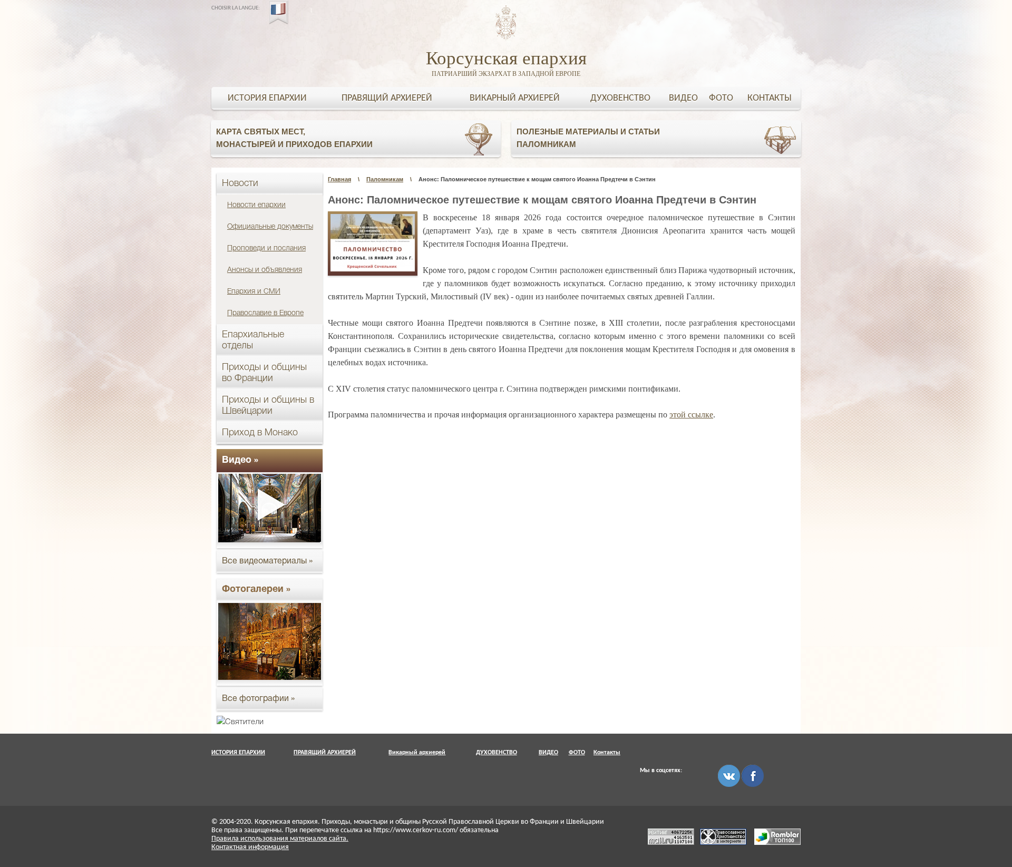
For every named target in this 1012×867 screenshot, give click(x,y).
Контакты (769, 98)
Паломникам (384, 179)
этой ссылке (691, 414)
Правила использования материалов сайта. (279, 839)
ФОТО (721, 98)
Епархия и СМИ (253, 291)
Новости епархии (256, 205)
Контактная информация (250, 847)
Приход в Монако (260, 432)
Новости (240, 183)
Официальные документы (270, 226)
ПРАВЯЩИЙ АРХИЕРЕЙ (387, 98)
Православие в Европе (265, 313)
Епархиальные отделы (253, 340)
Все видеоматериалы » (267, 561)
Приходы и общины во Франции (264, 373)
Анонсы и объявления (264, 270)
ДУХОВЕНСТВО (620, 98)
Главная (339, 179)
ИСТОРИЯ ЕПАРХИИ (267, 98)
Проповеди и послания (266, 248)
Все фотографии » (258, 699)
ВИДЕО (683, 98)
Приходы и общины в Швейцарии (268, 405)
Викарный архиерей (515, 98)
